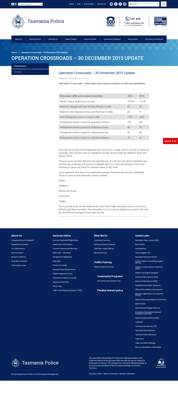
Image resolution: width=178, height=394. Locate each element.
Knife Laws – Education (62, 253)
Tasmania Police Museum (145, 330)
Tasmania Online (95, 374)
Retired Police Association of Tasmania (150, 300)
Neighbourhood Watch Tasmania (147, 285)
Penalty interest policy (110, 290)
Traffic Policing (103, 262)
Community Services (102, 240)
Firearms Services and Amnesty (65, 249)
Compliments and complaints (22, 240)
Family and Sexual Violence (104, 244)
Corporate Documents (19, 244)
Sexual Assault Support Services (147, 308)
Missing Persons (100, 253)
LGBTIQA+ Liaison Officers (104, 249)
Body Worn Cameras (19, 261)
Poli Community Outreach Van (109, 281)
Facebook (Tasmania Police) (146, 257)
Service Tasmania (111, 374)
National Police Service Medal (146, 277)
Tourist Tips (57, 286)
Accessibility (89, 4)
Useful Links (142, 235)
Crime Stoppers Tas (142, 253)
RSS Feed (17, 72)
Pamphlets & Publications (62, 257)
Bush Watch (140, 244)
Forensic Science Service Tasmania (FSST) (149, 268)
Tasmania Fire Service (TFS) (146, 326)
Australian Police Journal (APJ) (147, 240)
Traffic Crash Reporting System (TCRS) (67, 290)
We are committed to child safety (148, 347)
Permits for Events (60, 265)
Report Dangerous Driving (62, 274)
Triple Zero (139, 339)
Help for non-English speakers (146, 273)
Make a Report (70, 39)
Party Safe (56, 261)
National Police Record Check (64, 270)
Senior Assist (140, 304)
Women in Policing (18, 257)
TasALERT (139, 322)
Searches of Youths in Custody (64, 278)
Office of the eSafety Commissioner (149, 290)
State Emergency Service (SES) (147, 318)
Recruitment (133, 39)
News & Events (35, 39)
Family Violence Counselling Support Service (149, 262)
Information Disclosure (154, 39)
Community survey (18, 265)
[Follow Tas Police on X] (116, 4)
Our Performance (18, 249)
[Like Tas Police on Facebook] (111, 4)
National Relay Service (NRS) (146, 281)
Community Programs (112, 39)
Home (71, 4)
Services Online (90, 39)
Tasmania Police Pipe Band (145, 335)
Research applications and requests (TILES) (149, 294)
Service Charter (17, 253)
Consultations (140, 249)
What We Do (53, 39)
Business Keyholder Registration (65, 240)
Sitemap (122, 374)
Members (131, 374)
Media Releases (20, 66)
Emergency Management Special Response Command (148, 313)
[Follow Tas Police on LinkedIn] (124, 4)
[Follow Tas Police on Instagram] (120, 4)
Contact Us (101, 4)
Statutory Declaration (61, 282)
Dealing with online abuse (62, 244)
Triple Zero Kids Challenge (145, 343)
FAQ (78, 4)
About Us (18, 39)
